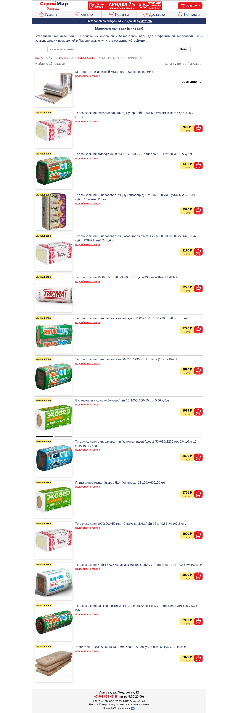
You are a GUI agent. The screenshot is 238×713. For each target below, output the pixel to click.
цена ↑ (169, 63)
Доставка (157, 14)
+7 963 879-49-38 (106, 696)
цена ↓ (182, 63)
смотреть (145, 21)
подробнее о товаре (87, 75)
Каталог (87, 14)
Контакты (192, 14)
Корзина (122, 14)
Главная (52, 14)
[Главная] (54, 4)
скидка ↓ (195, 63)
